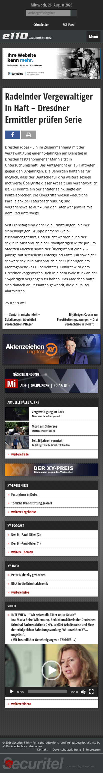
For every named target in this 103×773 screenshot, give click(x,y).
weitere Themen (22, 552)
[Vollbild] (91, 691)
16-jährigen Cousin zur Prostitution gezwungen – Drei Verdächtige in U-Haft (77, 319)
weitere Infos (20, 592)
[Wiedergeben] (11, 691)
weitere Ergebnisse (23, 511)
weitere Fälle (19, 454)
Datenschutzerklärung (67, 749)
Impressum (93, 749)
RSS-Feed (68, 24)
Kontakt (42, 749)
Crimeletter (41, 24)
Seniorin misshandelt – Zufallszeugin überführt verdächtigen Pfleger (22, 319)
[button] (52, 670)
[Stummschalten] (83, 691)
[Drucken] (28, 135)
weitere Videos (21, 703)
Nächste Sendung (26, 374)
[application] (51, 670)
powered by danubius (80, 766)
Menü (93, 36)
